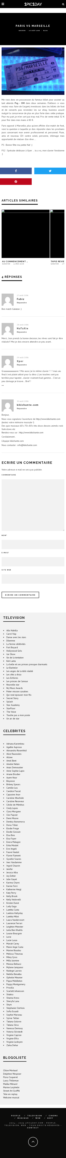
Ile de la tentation (15, 657)
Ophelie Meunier (14, 977)
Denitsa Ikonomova (15, 821)
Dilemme (10, 640)
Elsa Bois (10, 835)
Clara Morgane (13, 811)
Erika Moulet (12, 845)
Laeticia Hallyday (14, 913)
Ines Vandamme (14, 862)
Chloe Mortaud (10, 1070)
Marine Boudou (13, 950)
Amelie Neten (13, 764)
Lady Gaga (11, 906)
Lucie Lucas (11, 940)
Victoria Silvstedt (14, 1031)
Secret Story (12, 698)
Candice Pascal (13, 791)
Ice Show (10, 654)
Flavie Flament (13, 855)
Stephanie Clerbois (15, 1008)
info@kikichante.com (27, 445)
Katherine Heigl (13, 889)
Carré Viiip (11, 633)
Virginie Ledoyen (14, 1041)
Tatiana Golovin (13, 1021)
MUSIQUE (23, 1118)
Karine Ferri (12, 886)
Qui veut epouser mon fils (18, 694)
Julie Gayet (11, 879)
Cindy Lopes (12, 808)
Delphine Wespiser (12, 1073)
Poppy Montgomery (15, 984)
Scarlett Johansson (15, 991)
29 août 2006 (23, 357)
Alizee (9, 757)
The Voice (11, 711)
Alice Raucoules (13, 753)
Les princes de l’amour (17, 681)
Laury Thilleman (11, 1080)
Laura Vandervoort (15, 919)
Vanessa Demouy (14, 1028)
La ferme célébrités (15, 644)
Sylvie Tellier (12, 1018)
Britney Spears (13, 784)
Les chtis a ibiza (13, 674)
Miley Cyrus (11, 957)
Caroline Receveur (15, 801)
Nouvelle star (12, 684)
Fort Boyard (12, 647)
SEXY (50, 1118)
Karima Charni (13, 882)
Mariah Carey (12, 943)
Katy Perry (11, 892)
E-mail (5, 553)
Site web (6, 570)
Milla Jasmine (12, 960)
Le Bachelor (12, 667)
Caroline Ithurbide (15, 797)
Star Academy (13, 705)
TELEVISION (34, 1116)
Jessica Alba (12, 872)
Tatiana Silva (12, 1024)
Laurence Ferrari (14, 923)
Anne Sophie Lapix (15, 770)
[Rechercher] (63, 4)
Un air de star (12, 718)
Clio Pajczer (12, 814)
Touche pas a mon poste (18, 715)
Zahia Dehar (12, 1045)
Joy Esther (11, 875)
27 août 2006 (22, 295)
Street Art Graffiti (11, 1090)
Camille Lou (12, 787)
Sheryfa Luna (12, 1001)
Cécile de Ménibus (15, 804)
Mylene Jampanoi (14, 967)
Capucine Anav (13, 794)
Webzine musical (11, 1097)
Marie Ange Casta (14, 947)
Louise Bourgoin (14, 933)
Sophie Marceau (14, 1014)
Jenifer (9, 869)
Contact (33, 1128)
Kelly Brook (11, 896)
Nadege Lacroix (14, 970)
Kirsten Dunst (12, 902)
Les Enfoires (12, 677)
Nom (4, 535)
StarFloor (10, 708)
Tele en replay (10, 1094)
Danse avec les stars (16, 637)
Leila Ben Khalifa (14, 930)
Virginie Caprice (13, 1035)
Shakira (9, 994)
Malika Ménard (10, 1083)
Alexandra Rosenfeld (16, 750)
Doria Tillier (12, 825)
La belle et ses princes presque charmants (26, 664)
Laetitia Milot (12, 916)
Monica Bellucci (13, 963)
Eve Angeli (11, 848)
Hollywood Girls (14, 650)
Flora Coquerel (10, 1077)
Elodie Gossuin (13, 831)
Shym (9, 1004)
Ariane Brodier (13, 774)
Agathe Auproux (14, 747)
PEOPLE (16, 1116)
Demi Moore (12, 818)
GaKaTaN (22, 30)
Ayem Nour (11, 777)
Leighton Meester (14, 926)
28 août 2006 (23, 324)
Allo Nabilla (12, 630)
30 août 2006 (23, 401)
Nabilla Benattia (13, 974)
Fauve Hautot (12, 852)
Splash (9, 701)
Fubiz (21, 299)
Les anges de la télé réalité (19, 671)
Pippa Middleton (14, 980)
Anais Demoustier (14, 767)
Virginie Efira (12, 1038)
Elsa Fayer (11, 838)
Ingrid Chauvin (13, 865)
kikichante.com (28, 404)
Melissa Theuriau (14, 953)
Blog (45, 30)
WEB (38, 1118)
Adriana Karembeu (15, 743)
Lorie (8, 936)
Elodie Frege (12, 828)
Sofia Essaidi (12, 1011)
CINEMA (53, 1116)
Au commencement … (15, 261)
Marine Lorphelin (11, 1087)
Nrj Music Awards (14, 688)
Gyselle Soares (13, 858)
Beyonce (10, 781)
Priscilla (10, 987)
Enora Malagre (13, 842)
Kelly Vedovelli (13, 899)
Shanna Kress (12, 997)
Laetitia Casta (12, 909)
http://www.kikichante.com (48, 419)
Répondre (22, 302)
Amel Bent (11, 760)
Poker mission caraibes (17, 691)
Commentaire (9, 475)
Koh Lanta (11, 661)
